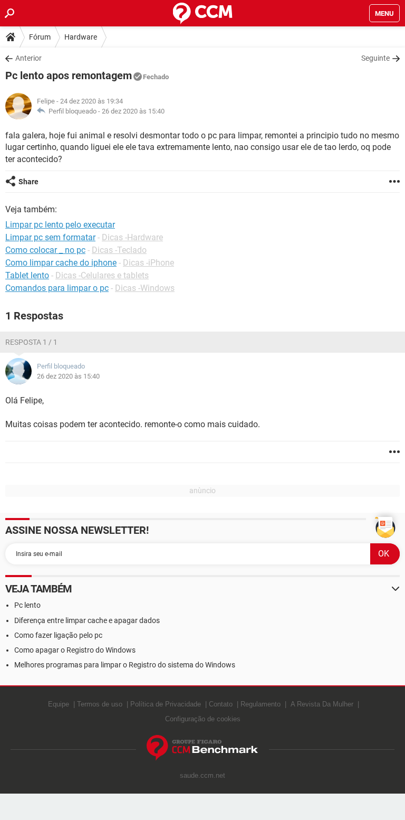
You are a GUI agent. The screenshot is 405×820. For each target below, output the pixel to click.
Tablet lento (27, 275)
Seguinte (375, 58)
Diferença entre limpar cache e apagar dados (87, 620)
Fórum (40, 37)
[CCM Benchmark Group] (202, 748)
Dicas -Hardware (132, 237)
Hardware (80, 37)
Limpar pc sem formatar (50, 237)
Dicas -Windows (145, 288)
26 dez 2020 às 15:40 (133, 111)
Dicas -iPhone (148, 263)
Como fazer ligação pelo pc (58, 635)
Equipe (58, 704)
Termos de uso (99, 704)
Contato (221, 704)
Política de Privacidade (165, 704)
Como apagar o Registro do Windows (75, 650)
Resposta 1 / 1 (31, 342)
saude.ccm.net (202, 775)
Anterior (28, 58)
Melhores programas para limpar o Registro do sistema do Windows (124, 665)
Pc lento (27, 605)
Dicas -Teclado (119, 250)
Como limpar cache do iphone (61, 263)
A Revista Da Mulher (322, 704)
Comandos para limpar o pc (57, 288)
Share (28, 181)
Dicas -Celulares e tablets (102, 275)
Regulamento (260, 704)
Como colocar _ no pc (45, 250)
